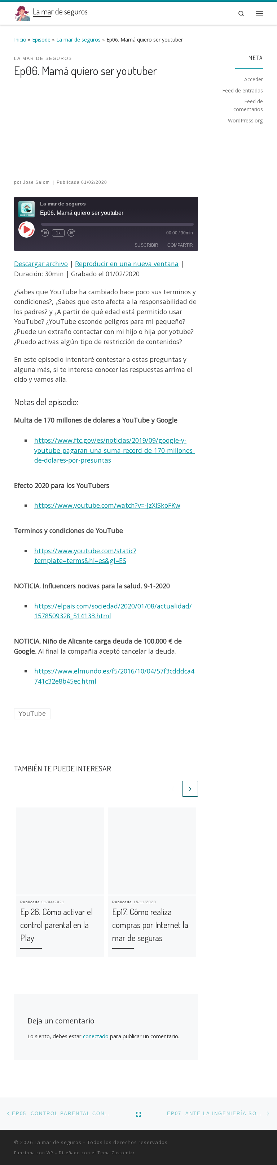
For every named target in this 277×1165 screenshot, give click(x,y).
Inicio (20, 39)
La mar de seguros (78, 39)
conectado (96, 1036)
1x (58, 232)
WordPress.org (245, 120)
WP (50, 1152)
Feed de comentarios (248, 105)
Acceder (253, 79)
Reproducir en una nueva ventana (127, 263)
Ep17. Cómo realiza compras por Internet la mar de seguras (150, 925)
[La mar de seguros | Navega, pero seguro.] (22, 12)
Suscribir (146, 245)
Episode (41, 39)
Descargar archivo (41, 263)
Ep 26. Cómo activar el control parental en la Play (56, 925)
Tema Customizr (116, 1152)
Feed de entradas (242, 90)
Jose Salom (36, 182)
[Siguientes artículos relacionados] (190, 789)
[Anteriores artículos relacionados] (172, 789)
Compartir (180, 245)
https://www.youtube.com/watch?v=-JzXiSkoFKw (107, 505)
